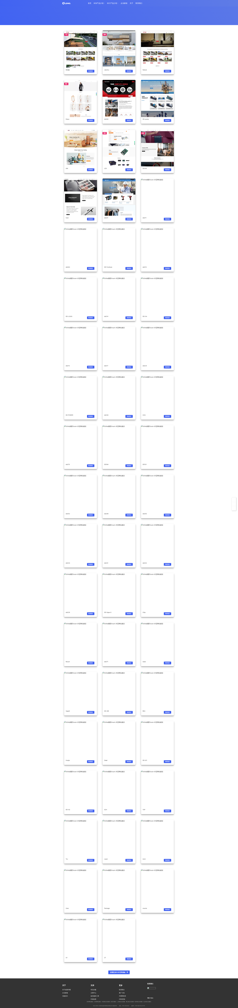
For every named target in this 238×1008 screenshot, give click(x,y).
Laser (106, 859)
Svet (67, 218)
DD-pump (146, 119)
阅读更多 (90, 71)
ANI (67, 168)
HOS (144, 415)
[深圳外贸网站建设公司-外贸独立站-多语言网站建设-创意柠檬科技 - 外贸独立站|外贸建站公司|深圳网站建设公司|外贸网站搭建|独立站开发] (66, 3)
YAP (144, 809)
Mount (68, 661)
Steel (105, 760)
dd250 (145, 513)
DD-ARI (106, 711)
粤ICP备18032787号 (140, 1005)
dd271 (106, 661)
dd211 (144, 218)
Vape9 (68, 711)
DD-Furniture (108, 267)
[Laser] (119, 856)
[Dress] (80, 112)
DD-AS (68, 809)
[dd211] (157, 212)
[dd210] (157, 258)
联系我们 (139, 3)
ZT (105, 957)
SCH (105, 809)
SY (66, 957)
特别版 (68, 70)
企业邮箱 (124, 3)
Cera (67, 908)
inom (144, 859)
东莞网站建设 (97, 1001)
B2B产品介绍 (98, 3)
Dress (67, 119)
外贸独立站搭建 (106, 1001)
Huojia (68, 760)
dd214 (106, 316)
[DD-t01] (157, 743)
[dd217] (119, 363)
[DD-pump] (157, 111)
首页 (89, 3)
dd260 (106, 119)
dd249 (106, 513)
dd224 (145, 366)
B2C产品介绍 (112, 3)
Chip (144, 612)
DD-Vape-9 (107, 612)
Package (107, 908)
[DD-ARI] (119, 697)
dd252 (68, 513)
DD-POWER (69, 415)
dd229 (68, 612)
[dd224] (157, 360)
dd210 (145, 267)
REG (144, 711)
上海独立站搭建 (121, 1001)
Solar (144, 661)
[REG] (157, 708)
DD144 (145, 168)
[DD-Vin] (157, 310)
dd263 (68, 267)
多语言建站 (113, 1001)
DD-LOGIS (69, 316)
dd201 (106, 218)
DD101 (145, 464)
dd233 (68, 563)
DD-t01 (145, 760)
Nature (145, 70)
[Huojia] (80, 758)
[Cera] (80, 904)
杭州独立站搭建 (138, 1001)
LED (105, 168)
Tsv (67, 859)
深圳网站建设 (90, 1001)
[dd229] (80, 602)
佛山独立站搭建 (130, 1001)
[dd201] (119, 208)
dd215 (68, 366)
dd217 (106, 366)
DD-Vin (145, 316)
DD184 (106, 464)
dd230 (106, 415)
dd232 (145, 563)
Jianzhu (106, 70)
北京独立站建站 (147, 1001)
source (145, 908)
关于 (131, 3)
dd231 (106, 563)
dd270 (68, 464)
